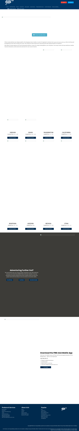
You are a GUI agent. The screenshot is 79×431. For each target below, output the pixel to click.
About (22, 409)
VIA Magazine (43, 418)
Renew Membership (44, 412)
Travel (3, 412)
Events (22, 411)
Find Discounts (43, 413)
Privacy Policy (62, 425)
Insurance (3, 410)
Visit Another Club (44, 417)
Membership (4, 409)
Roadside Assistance (12, 8)
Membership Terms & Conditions (71, 425)
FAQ (42, 409)
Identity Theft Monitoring (6, 411)
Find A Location (21, 8)
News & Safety (24, 412)
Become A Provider (25, 415)
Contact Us (43, 410)
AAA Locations (43, 411)
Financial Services (5, 413)
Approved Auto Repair (6, 415)
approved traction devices (59, 42)
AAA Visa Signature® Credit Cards (8, 417)
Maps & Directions (44, 416)
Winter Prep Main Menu (40, 34)
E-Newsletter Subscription (46, 415)
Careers (22, 410)
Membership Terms (25, 413)
